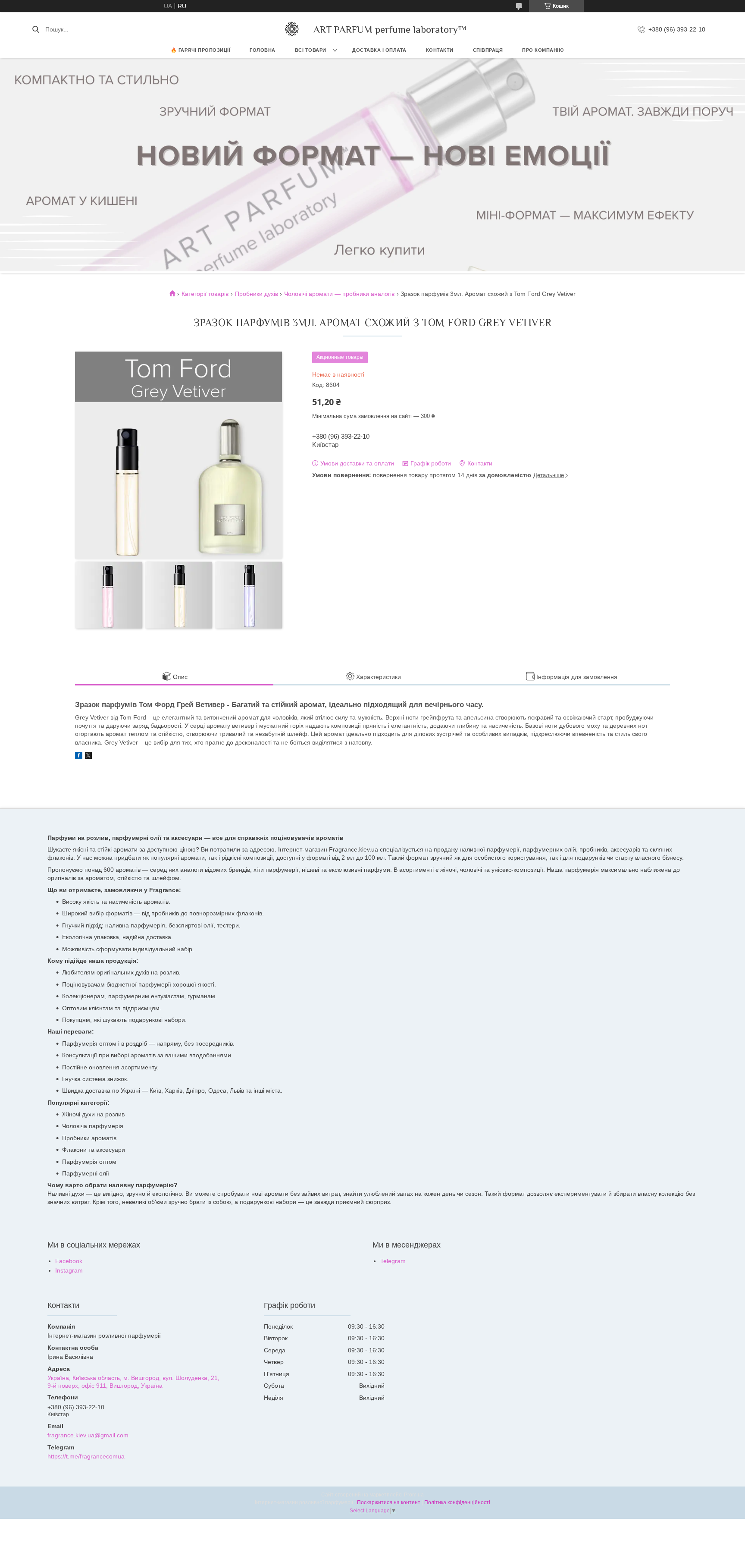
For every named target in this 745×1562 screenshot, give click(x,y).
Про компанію (542, 50)
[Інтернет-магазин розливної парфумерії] (292, 29)
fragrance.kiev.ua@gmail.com (87, 1435)
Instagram (69, 1270)
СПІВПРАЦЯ (488, 50)
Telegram (393, 1260)
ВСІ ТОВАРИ (310, 50)
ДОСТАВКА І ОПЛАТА (379, 50)
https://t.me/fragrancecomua (86, 1456)
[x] (88, 756)
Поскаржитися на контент (388, 1502)
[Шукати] (35, 29)
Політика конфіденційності (457, 1502)
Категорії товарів (205, 293)
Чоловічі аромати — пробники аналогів (339, 293)
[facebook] (78, 756)
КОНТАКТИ (440, 50)
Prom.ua (414, 1495)
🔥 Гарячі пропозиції (201, 50)
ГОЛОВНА (262, 50)
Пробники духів (256, 293)
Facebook (68, 1260)
